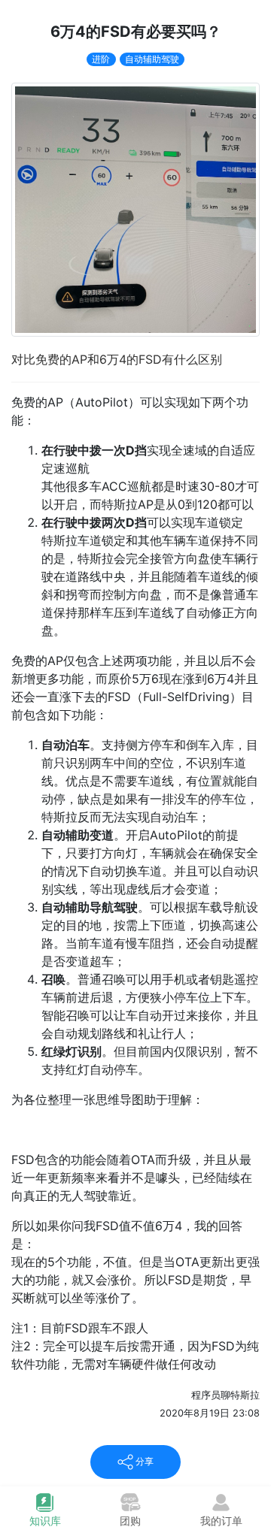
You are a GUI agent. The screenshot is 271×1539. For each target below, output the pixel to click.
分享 (143, 1461)
